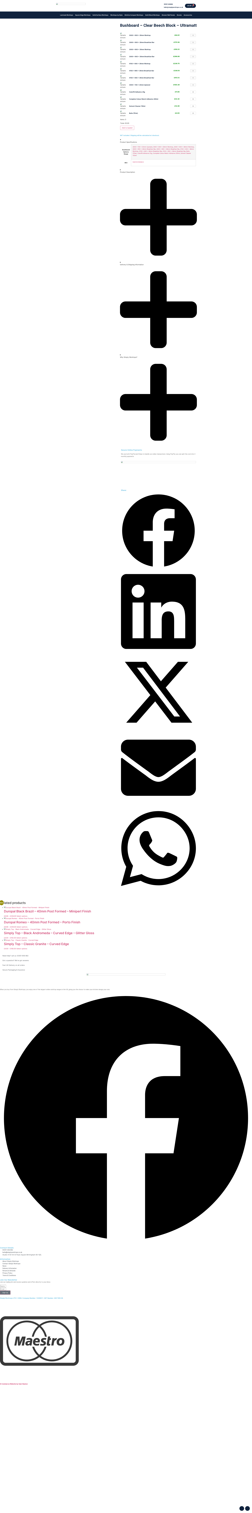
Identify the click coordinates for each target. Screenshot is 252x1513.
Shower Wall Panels (168, 15)
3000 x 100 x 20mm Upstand (142, 147)
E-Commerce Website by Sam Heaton (14, 1384)
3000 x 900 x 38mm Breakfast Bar (167, 149)
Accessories (188, 15)
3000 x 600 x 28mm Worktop (163, 147)
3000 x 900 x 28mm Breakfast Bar (144, 149)
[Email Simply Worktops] (247, 1508)
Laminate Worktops (66, 15)
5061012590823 (138, 162)
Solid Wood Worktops (152, 15)
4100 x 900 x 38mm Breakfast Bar (174, 151)
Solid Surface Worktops (100, 15)
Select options (22, 916)
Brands (179, 15)
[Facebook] (126, 1243)
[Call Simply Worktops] (241, 1508)
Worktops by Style (116, 15)
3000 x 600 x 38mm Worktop (184, 147)
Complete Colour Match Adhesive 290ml (166, 153)
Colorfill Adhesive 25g (145, 153)
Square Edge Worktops (83, 15)
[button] (158, 531)
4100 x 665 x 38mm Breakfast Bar (150, 151)
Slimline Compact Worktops (134, 15)
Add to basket (127, 128)
